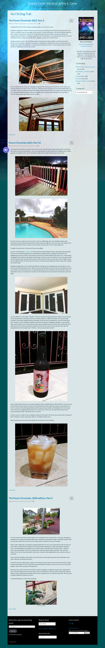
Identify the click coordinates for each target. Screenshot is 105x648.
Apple (87, 44)
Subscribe (12, 631)
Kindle (80, 44)
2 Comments (12, 490)
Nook (84, 44)
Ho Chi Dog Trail (17, 23)
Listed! (79, 76)
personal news (23, 23)
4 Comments (12, 134)
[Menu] (95, 8)
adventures (16, 145)
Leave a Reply (12, 609)
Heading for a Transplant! (83, 71)
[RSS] (72, 623)
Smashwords (84, 46)
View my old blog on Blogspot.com (47, 628)
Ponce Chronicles (29, 23)
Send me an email (73, 628)
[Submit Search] (40, 637)
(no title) (79, 78)
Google (90, 46)
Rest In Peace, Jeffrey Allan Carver (86, 67)
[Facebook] (70, 623)
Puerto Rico (35, 23)
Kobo (91, 44)
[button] (6, 150)
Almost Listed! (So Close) (83, 81)
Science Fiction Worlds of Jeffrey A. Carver (52, 3)
